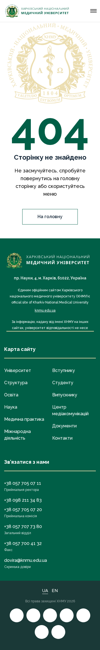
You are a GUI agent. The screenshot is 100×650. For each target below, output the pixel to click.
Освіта (11, 394)
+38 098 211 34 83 (23, 500)
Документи (64, 426)
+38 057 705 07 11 (22, 483)
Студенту (62, 382)
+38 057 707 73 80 (23, 526)
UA (45, 590)
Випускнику (64, 394)
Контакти (62, 438)
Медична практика (24, 419)
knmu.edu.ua (45, 310)
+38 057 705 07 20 (23, 509)
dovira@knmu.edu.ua (25, 560)
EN (55, 590)
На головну (50, 216)
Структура (16, 382)
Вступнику (63, 370)
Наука (10, 407)
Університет (17, 370)
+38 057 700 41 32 (23, 543)
